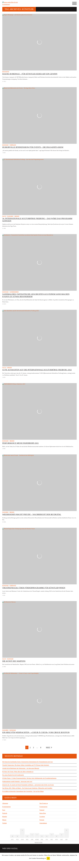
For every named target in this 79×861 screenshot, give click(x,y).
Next (48, 747)
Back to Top (38, 842)
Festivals (4, 813)
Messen (17, 216)
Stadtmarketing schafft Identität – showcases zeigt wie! (17, 781)
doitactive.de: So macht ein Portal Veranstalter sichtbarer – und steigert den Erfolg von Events (28, 785)
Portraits (13, 145)
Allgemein (5, 803)
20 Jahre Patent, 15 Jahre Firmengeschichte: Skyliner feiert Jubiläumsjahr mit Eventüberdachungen (29, 778)
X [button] (48, 858)
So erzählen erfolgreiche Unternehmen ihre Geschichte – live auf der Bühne (23, 791)
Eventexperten (43, 806)
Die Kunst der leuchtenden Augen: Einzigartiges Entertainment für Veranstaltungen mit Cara (27, 762)
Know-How (5, 71)
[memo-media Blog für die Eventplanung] (21, 3)
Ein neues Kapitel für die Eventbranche (13, 775)
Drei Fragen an (44, 803)
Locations (42, 816)
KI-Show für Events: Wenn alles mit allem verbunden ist (17, 771)
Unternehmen (14, 292)
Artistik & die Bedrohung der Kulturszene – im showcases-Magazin (20, 768)
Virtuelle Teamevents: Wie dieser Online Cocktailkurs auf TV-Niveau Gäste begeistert (25, 765)
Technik (4, 823)
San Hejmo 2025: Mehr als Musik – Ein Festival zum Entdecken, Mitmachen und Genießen (27, 788)
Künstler (5, 145)
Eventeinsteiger (6, 806)
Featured (10, 216)
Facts (4, 216)
